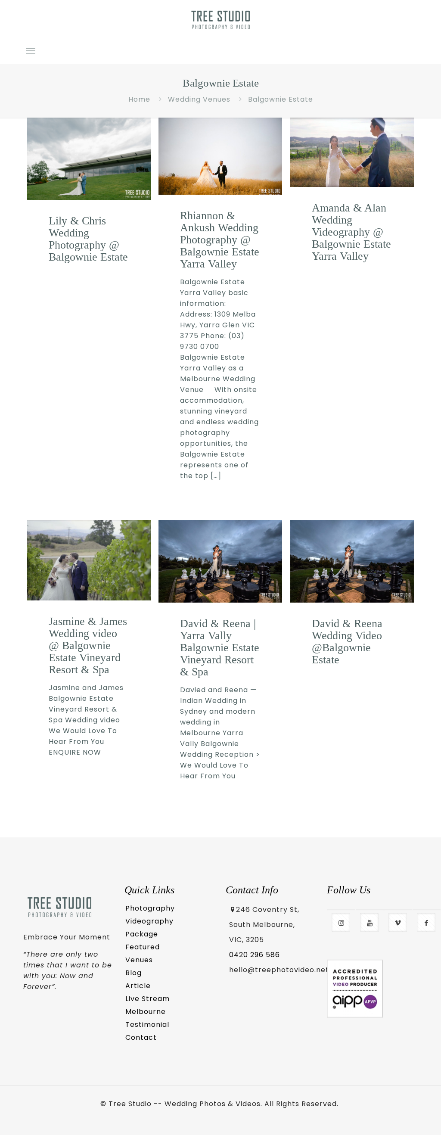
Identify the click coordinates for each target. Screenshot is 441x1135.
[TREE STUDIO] (220, 19)
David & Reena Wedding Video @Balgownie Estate (347, 641)
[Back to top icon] (399, 1116)
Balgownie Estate (280, 99)
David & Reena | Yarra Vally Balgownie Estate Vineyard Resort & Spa (219, 647)
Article (138, 986)
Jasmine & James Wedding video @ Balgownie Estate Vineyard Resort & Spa (88, 645)
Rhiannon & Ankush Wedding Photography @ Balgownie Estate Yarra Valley (219, 239)
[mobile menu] (30, 51)
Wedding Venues (199, 99)
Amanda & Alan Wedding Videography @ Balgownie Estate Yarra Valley (351, 232)
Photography (150, 908)
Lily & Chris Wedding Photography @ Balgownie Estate (88, 239)
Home (139, 99)
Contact (141, 1037)
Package (141, 934)
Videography (149, 921)
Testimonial (147, 1024)
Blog (133, 973)
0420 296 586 (254, 955)
